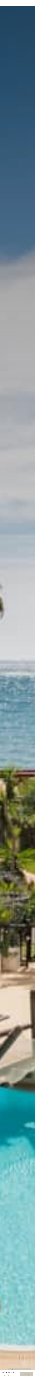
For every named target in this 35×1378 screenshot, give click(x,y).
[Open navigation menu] (4, 3)
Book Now (27, 1374)
